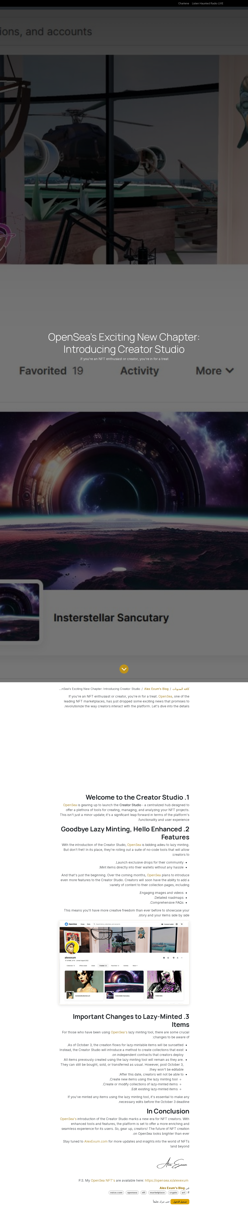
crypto (173, 1192)
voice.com (116, 1192)
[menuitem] (208, 3)
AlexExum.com (96, 1141)
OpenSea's (118, 1032)
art (183, 1192)
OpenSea (165, 696)
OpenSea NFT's (103, 1180)
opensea (132, 1192)
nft (143, 1192)
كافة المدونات (180, 689)
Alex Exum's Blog (156, 689)
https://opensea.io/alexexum (166, 1180)
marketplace (157, 1192)
